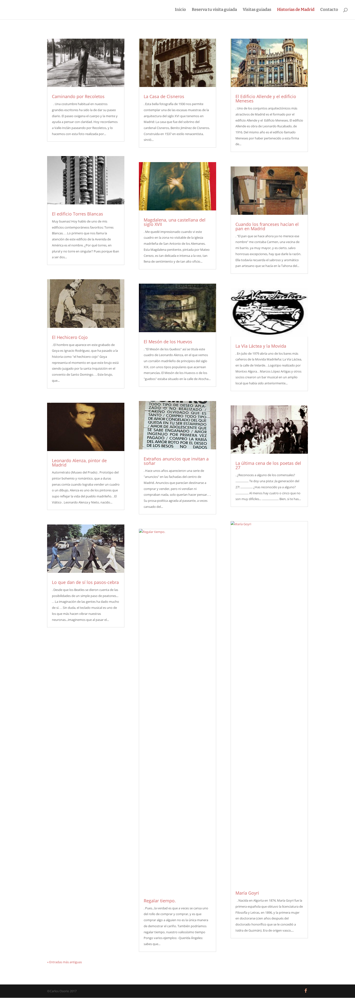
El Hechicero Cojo (70, 337)
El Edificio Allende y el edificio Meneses (265, 98)
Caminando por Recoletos (78, 96)
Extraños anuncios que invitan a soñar (176, 461)
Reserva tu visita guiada (214, 10)
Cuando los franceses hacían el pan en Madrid (267, 226)
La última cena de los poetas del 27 (268, 465)
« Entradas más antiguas (64, 962)
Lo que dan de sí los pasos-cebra (85, 582)
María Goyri (247, 893)
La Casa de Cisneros (164, 96)
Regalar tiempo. (160, 901)
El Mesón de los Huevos (168, 342)
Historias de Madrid (295, 10)
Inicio (180, 10)
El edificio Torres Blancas (77, 214)
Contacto (329, 10)
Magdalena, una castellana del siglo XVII (175, 222)
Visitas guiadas (257, 10)
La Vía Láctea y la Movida (260, 346)
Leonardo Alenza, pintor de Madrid (79, 463)
